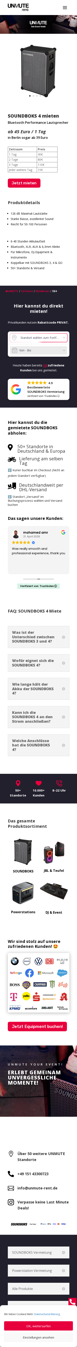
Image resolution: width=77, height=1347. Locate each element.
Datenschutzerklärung (47, 1314)
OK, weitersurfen (38, 1326)
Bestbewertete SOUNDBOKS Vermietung (46, 389)
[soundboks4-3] (38, 100)
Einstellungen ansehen (38, 1337)
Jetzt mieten (24, 183)
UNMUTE (13, 291)
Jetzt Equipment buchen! (37, 1026)
